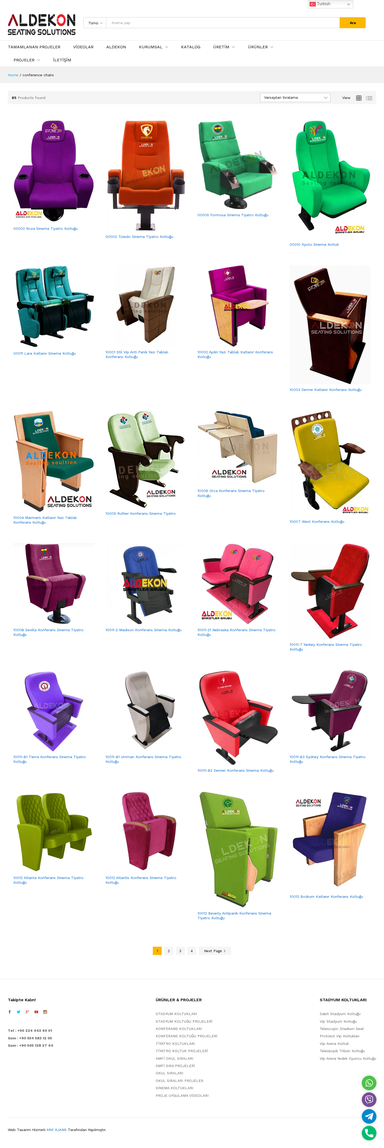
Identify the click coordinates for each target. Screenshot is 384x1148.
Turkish (323, 4)
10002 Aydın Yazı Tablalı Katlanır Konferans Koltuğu (235, 354)
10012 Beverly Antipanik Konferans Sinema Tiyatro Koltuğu (234, 915)
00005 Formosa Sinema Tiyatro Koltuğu (232, 215)
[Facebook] (9, 1012)
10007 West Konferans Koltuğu (317, 521)
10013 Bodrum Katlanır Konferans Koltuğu (326, 896)
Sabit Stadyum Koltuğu (340, 1014)
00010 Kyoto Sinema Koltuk (314, 244)
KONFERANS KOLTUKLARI (179, 1029)
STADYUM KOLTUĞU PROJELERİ (184, 1021)
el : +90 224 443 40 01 (31, 1030)
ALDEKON (116, 47)
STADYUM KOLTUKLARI (176, 1014)
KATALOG (190, 47)
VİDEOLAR (83, 47)
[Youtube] (36, 1012)
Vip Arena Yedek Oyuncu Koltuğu (348, 1058)
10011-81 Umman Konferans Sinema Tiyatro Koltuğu (143, 759)
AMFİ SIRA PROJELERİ (175, 1066)
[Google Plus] (27, 1012)
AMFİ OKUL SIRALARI (174, 1058)
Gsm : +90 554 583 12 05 (30, 1038)
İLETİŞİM (62, 60)
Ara (353, 23)
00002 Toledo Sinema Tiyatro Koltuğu (139, 237)
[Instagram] (45, 1012)
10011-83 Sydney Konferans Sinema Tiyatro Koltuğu (327, 759)
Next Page (213, 951)
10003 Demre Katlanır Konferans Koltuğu (326, 390)
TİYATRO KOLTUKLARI (175, 1043)
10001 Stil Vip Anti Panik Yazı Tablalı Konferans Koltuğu (137, 354)
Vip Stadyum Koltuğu (338, 1021)
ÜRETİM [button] (221, 47)
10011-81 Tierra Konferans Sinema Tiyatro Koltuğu (49, 759)
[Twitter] (18, 1012)
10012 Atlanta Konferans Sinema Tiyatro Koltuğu (48, 880)
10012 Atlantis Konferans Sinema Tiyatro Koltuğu (141, 880)
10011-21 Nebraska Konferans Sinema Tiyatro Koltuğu (236, 632)
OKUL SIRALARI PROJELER (179, 1081)
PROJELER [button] (24, 60)
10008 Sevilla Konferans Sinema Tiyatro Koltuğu (48, 632)
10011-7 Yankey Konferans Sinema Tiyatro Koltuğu (326, 646)
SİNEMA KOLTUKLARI (174, 1088)
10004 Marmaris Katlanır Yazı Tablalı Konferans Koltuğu (45, 520)
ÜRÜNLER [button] (258, 47)
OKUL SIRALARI (169, 1073)
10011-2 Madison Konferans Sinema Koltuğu (144, 630)
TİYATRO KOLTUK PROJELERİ (182, 1051)
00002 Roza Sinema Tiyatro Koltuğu (45, 228)
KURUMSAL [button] (150, 47)
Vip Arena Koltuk (334, 1043)
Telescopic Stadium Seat (342, 1029)
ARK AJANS (56, 1130)
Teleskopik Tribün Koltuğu (342, 1051)
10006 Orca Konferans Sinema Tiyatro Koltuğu (231, 493)
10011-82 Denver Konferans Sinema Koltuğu (235, 770)
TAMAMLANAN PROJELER (34, 47)
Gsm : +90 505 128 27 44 (30, 1045)
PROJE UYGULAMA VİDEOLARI (182, 1095)
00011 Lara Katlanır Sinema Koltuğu (44, 353)
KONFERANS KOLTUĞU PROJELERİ (186, 1036)
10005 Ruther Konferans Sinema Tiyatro (141, 513)
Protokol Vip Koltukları (339, 1036)
